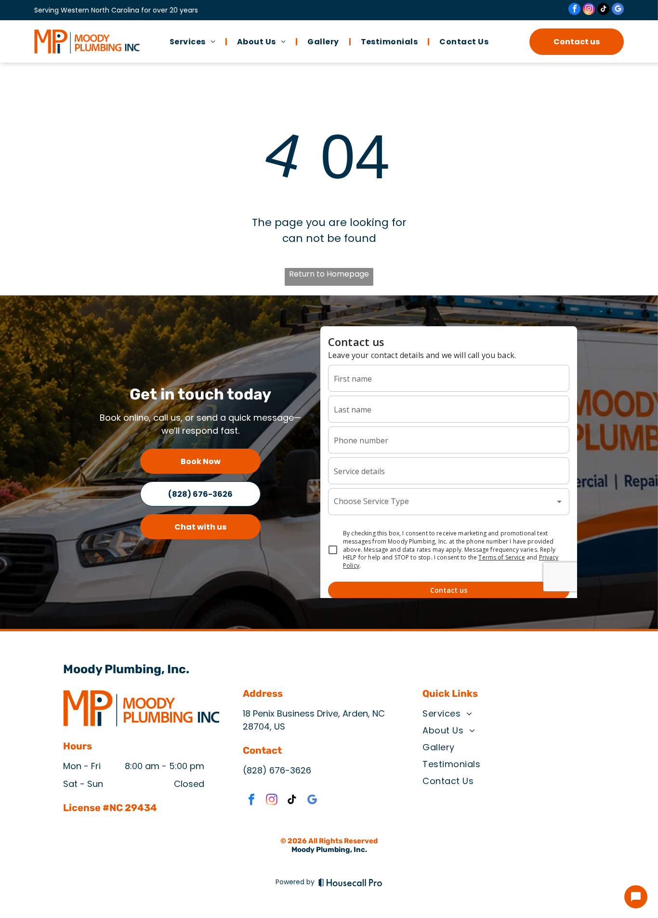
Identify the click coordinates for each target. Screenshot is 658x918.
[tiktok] (603, 10)
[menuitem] (193, 41)
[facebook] (574, 10)
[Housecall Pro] (350, 882)
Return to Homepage (329, 273)
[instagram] (589, 10)
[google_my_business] (618, 10)
